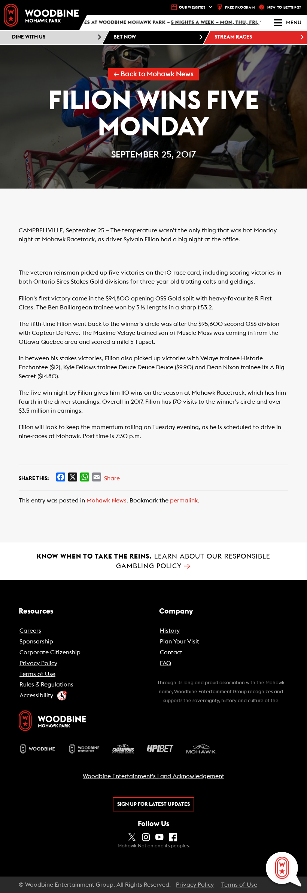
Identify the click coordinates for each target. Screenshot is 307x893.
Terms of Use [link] (239, 885)
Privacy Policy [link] (195, 885)
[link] (41, 15)
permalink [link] (184, 501)
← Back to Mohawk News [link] (153, 74)
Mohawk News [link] (106, 501)
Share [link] (112, 478)
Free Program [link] (240, 7)
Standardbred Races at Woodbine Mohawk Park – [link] (140, 22)
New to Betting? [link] (284, 7)
